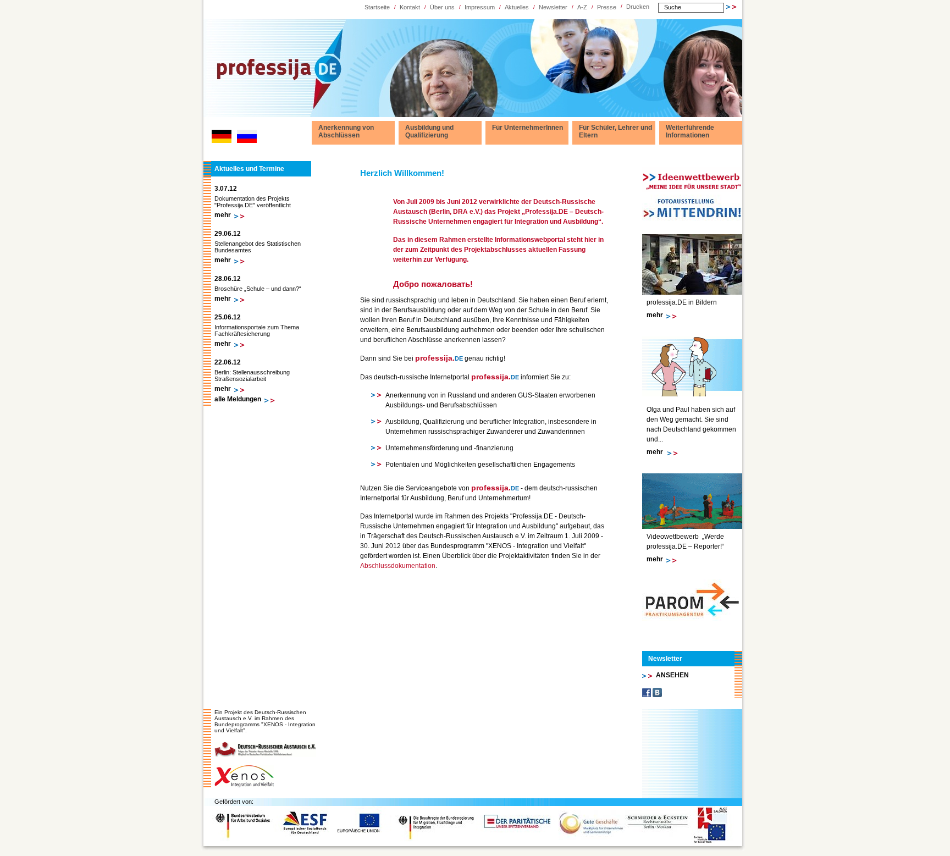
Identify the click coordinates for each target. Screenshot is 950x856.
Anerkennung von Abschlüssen (346, 131)
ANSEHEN (672, 675)
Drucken (637, 6)
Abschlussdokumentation (397, 566)
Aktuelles (517, 7)
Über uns (442, 7)
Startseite (377, 7)
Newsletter (553, 7)
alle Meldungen (237, 399)
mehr (222, 215)
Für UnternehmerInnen (527, 127)
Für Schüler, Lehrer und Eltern (615, 131)
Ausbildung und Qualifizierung (429, 131)
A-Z (582, 7)
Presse (606, 7)
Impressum (480, 7)
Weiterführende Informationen (690, 131)
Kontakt (410, 7)
